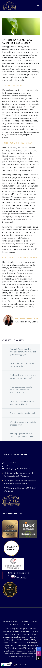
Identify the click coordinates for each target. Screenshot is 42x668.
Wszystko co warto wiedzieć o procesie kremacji (23, 423)
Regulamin (14, 624)
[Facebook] (18, 614)
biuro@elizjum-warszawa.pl (18, 469)
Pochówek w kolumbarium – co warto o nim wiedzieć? (23, 376)
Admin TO (28, 624)
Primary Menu (38, 5)
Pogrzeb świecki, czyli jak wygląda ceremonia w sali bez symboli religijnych (23, 352)
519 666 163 (10, 466)
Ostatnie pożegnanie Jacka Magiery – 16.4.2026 (22, 402)
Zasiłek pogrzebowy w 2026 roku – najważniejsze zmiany (22, 435)
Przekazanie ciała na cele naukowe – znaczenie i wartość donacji (21, 390)
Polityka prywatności (30, 621)
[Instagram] (21, 614)
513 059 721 (11, 463)
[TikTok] (24, 614)
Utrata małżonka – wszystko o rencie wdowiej (23, 364)
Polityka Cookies (10, 621)
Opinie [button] (7, 664)
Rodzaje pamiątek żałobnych (23, 413)
